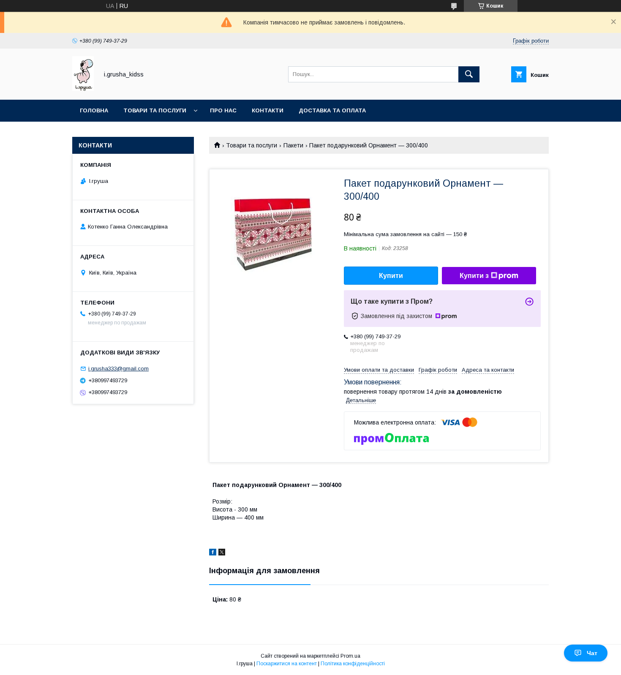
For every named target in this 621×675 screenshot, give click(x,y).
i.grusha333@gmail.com (118, 368)
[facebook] (212, 553)
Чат (592, 653)
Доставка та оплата (332, 110)
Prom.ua (350, 656)
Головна (94, 110)
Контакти (267, 110)
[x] (221, 553)
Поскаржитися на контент (286, 664)
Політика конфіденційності (353, 664)
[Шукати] (468, 74)
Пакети (293, 145)
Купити (391, 275)
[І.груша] (83, 88)
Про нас (223, 110)
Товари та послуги (154, 110)
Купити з (474, 275)
